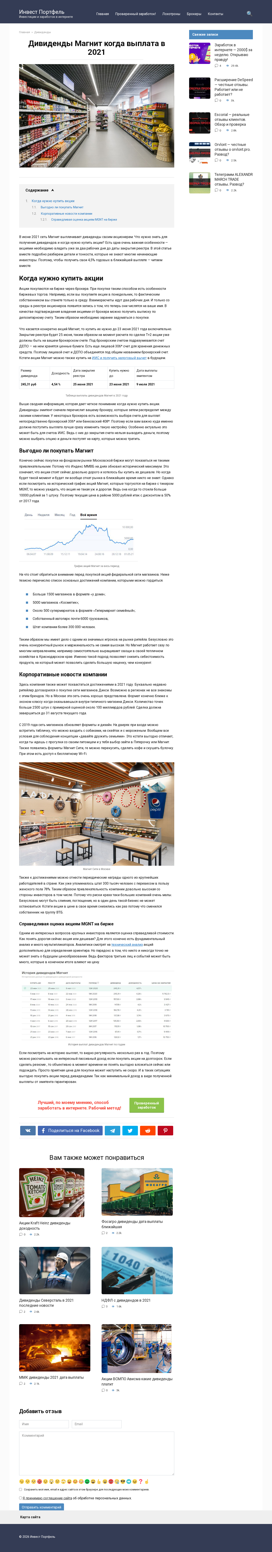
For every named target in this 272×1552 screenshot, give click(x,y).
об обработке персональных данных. (77, 1498)
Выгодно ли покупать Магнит (62, 207)
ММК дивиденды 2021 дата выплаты (51, 1377)
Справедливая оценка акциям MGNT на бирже (84, 219)
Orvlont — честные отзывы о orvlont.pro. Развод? (233, 149)
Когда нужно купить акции (53, 201)
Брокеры (194, 14)
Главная (102, 14)
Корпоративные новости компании (66, 214)
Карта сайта (30, 1517)
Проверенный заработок (146, 1105)
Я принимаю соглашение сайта (47, 1498)
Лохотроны (171, 14)
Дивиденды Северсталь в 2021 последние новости (46, 1303)
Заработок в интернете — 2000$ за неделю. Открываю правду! (233, 52)
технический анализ (127, 945)
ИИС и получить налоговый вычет (119, 358)
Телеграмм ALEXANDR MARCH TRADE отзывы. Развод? (234, 179)
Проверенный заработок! (135, 14)
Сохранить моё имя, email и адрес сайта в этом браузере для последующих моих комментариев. (86, 1489)
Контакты (215, 14)
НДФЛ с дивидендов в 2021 (126, 1300)
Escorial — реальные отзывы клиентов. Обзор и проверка (232, 120)
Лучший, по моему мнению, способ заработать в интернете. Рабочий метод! (79, 1105)
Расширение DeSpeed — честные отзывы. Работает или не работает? (234, 87)
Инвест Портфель (41, 12)
